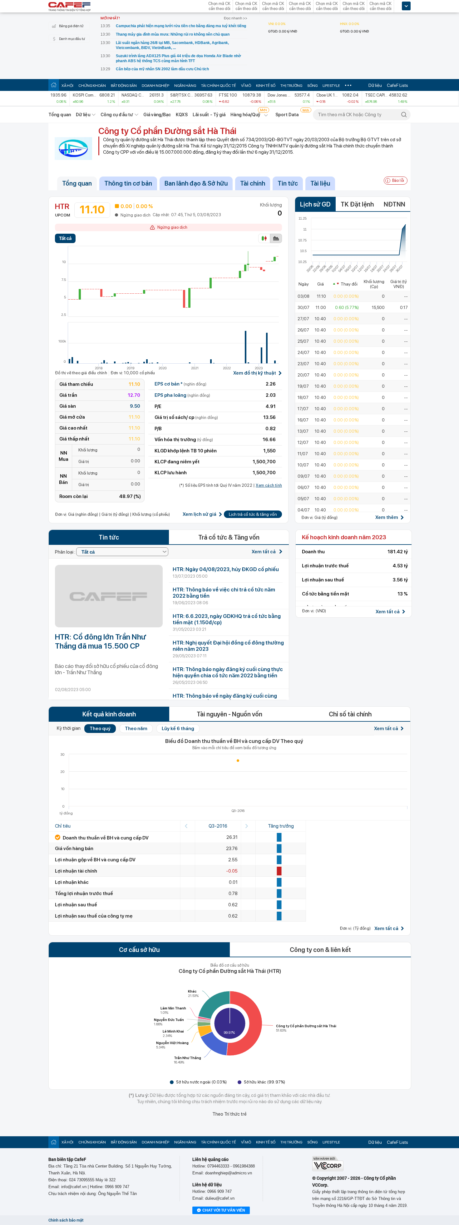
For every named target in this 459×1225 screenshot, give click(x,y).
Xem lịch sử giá (199, 514)
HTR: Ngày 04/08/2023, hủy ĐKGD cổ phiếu (226, 569)
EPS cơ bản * (180, 384)
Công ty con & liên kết (320, 950)
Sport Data (287, 114)
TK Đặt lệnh (357, 204)
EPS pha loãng (182, 395)
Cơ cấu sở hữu (139, 950)
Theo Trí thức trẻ (229, 1114)
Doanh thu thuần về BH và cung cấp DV (105, 838)
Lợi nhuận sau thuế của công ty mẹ (93, 916)
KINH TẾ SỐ (265, 85)
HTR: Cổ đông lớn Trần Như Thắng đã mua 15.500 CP (100, 641)
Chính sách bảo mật (65, 1220)
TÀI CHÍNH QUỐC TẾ (218, 85)
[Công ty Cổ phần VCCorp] (327, 1170)
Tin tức (288, 183)
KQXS (181, 114)
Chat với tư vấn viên (223, 1210)
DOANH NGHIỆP (155, 85)
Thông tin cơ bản (128, 183)
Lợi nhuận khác (72, 882)
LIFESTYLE (331, 85)
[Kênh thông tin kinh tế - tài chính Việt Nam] (69, 7)
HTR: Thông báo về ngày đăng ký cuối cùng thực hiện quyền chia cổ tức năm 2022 (225, 699)
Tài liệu (320, 183)
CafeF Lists (397, 85)
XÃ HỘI (67, 85)
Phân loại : (65, 552)
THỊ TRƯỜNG (291, 85)
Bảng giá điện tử (71, 26)
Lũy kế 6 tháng (178, 728)
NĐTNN (394, 204)
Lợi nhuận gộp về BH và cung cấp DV (95, 860)
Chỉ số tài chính (350, 714)
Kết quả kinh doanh (109, 714)
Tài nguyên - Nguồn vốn (229, 714)
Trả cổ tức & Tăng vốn (228, 537)
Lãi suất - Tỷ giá (209, 114)
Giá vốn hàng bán (74, 848)
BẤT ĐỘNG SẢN (124, 85)
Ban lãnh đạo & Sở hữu (196, 183)
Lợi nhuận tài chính (76, 871)
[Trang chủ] (54, 84)
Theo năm (136, 728)
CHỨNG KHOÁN (92, 85)
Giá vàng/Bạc (157, 114)
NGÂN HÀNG (185, 85)
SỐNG (312, 85)
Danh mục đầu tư (72, 39)
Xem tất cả (264, 552)
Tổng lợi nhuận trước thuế (84, 893)
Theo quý (100, 728)
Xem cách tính (269, 485)
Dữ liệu (375, 85)
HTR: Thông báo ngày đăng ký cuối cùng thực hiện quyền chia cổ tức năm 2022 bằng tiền (228, 672)
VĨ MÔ (246, 85)
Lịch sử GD (315, 204)
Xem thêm (386, 517)
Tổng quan (59, 114)
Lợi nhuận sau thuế (76, 905)
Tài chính (252, 183)
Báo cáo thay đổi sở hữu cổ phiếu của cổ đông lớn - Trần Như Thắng (106, 669)
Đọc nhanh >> (235, 18)
